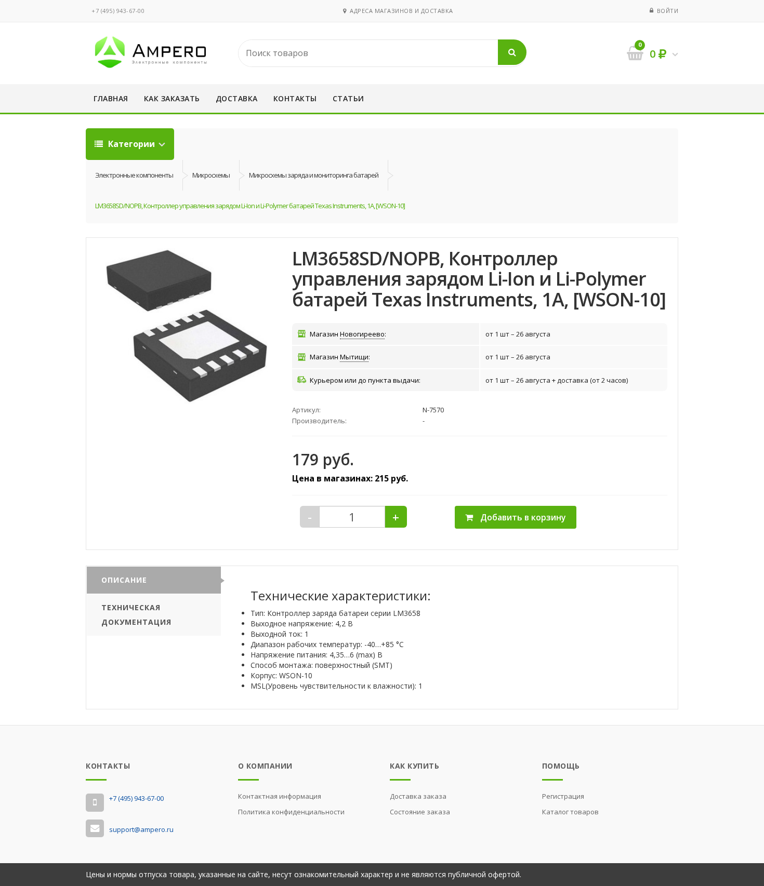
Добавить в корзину (522, 517)
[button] (186, 326)
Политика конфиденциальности (291, 811)
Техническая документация (136, 614)
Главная (111, 98)
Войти (668, 11)
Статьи (348, 98)
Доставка (237, 98)
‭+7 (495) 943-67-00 (117, 11)
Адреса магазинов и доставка (399, 11)
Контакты (295, 98)
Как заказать (172, 98)
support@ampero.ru (141, 829)
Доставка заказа (418, 796)
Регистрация (563, 796)
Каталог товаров (570, 811)
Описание (124, 580)
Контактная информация (279, 796)
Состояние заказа (420, 811)
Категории (131, 144)
